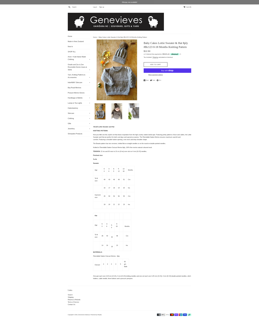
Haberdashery (73, 108)
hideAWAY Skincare (79, 82)
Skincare (79, 113)
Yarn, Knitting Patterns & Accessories (79, 76)
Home (70, 36)
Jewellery (79, 129)
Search (70, 295)
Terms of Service (73, 302)
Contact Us (71, 304)
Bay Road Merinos (74, 88)
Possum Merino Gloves (76, 93)
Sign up (101, 7)
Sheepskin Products (75, 134)
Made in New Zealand (76, 41)
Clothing (79, 118)
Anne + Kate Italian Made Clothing (79, 58)
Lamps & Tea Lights (79, 103)
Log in (95, 7)
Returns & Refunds (74, 299)
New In (70, 46)
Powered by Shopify (96, 314)
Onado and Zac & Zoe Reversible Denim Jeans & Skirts (79, 67)
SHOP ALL (72, 52)
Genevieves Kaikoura (84, 314)
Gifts (79, 123)
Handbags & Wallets (79, 98)
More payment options (155, 75)
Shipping (155, 57)
